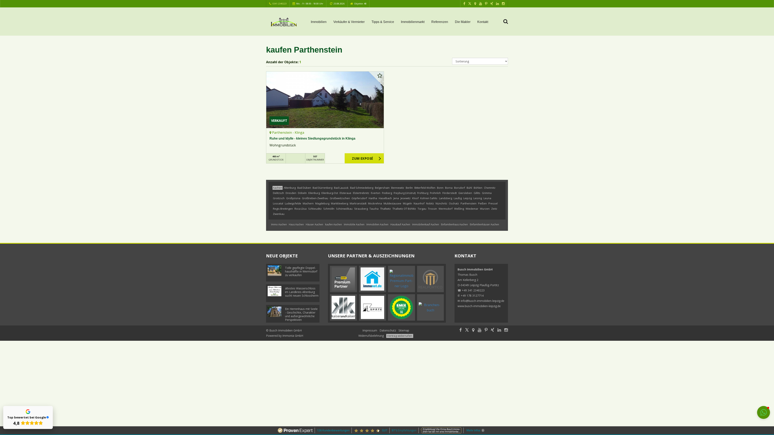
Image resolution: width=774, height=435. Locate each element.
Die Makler (462, 22)
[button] (763, 412)
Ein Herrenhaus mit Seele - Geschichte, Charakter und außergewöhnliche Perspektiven (301, 314)
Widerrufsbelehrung (371, 336)
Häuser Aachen (314, 224)
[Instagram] (503, 3)
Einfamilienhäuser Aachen (484, 224)
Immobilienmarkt (412, 22)
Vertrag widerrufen (399, 336)
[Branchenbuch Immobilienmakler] (430, 307)
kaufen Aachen (333, 224)
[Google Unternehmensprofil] (475, 3)
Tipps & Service (382, 22)
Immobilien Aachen (377, 224)
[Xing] (491, 3)
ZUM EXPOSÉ (362, 158)
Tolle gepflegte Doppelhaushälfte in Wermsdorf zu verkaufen (301, 271)
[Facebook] (464, 3)
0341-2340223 (280, 3)
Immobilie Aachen (354, 224)
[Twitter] (469, 3)
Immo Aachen (279, 224)
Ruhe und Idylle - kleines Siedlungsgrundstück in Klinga (312, 138)
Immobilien (319, 22)
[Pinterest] (486, 3)
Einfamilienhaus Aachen (454, 224)
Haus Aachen (296, 224)
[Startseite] (283, 21)
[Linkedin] (497, 3)
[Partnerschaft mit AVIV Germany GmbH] (343, 279)
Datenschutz (388, 330)
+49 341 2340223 (473, 290)
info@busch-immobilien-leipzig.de (482, 301)
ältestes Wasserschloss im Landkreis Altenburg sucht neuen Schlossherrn (301, 291)
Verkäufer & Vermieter (349, 22)
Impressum (369, 330)
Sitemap (403, 330)
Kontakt (482, 22)
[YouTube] (480, 3)
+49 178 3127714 (472, 295)
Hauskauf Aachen (400, 224)
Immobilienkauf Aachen (425, 224)
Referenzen (439, 22)
